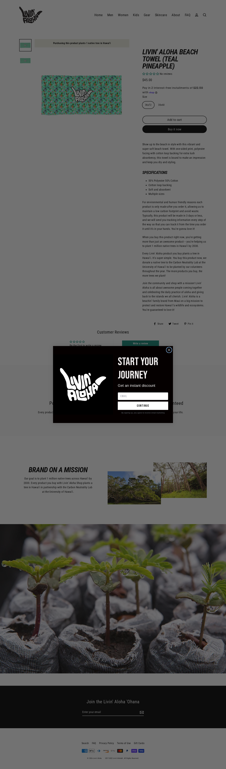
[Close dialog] (169, 350)
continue (143, 406)
